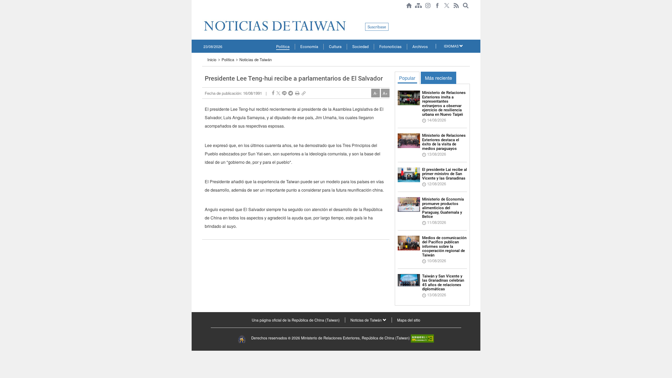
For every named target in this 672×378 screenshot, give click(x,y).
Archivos (420, 46)
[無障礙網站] (422, 337)
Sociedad (360, 46)
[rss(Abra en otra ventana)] (456, 5)
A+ (385, 93)
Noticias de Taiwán (255, 59)
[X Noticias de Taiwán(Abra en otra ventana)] (447, 5)
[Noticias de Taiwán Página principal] (409, 5)
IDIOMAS (451, 46)
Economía (309, 46)
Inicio (211, 59)
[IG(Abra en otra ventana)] (428, 5)
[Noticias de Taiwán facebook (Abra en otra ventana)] (437, 5)
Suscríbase (377, 26)
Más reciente (438, 77)
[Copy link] (303, 93)
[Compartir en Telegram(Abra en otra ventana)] (290, 93)
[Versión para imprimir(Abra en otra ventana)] (297, 93)
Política (283, 46)
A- (375, 93)
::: (203, 13)
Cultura (335, 46)
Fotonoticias (390, 46)
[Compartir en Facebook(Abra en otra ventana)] (273, 93)
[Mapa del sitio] (418, 5)
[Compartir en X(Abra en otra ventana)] (278, 93)
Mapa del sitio (408, 320)
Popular (407, 77)
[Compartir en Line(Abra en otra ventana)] (284, 93)
